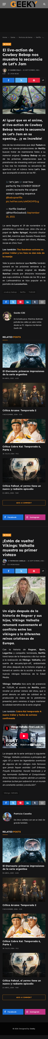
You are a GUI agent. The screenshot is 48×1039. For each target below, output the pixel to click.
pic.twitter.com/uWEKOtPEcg (22, 201)
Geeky (32, 1029)
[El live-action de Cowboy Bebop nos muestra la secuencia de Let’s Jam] (24, 100)
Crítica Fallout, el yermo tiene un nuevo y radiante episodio (22, 487)
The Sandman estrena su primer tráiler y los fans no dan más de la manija (24, 253)
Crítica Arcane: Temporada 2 (19, 410)
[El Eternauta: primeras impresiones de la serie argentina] (24, 356)
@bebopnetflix (14, 197)
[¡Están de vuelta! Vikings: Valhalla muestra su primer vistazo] (24, 591)
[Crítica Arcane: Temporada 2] (24, 395)
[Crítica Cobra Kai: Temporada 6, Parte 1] (24, 431)
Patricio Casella (17, 561)
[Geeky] (24, 4)
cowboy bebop (10, 292)
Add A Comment (24, 503)
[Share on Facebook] (9, 80)
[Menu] (4, 4)
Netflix (7, 44)
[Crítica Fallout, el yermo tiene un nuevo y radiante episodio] (24, 470)
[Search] (44, 4)
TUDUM (32, 292)
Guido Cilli (15, 70)
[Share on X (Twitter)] (21, 80)
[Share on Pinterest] (34, 80)
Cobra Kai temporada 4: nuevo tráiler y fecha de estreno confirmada (22, 715)
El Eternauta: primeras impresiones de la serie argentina (23, 373)
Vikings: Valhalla (11, 793)
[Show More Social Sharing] (43, 80)
